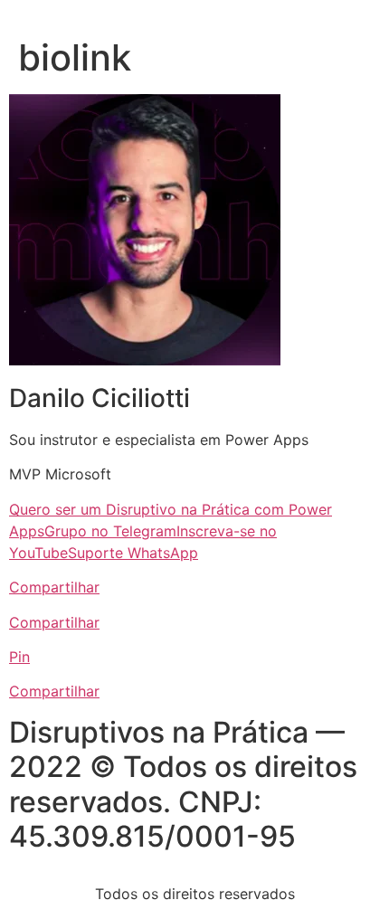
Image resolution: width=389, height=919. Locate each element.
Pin (19, 657)
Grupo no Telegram (110, 531)
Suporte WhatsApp (133, 553)
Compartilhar (54, 587)
